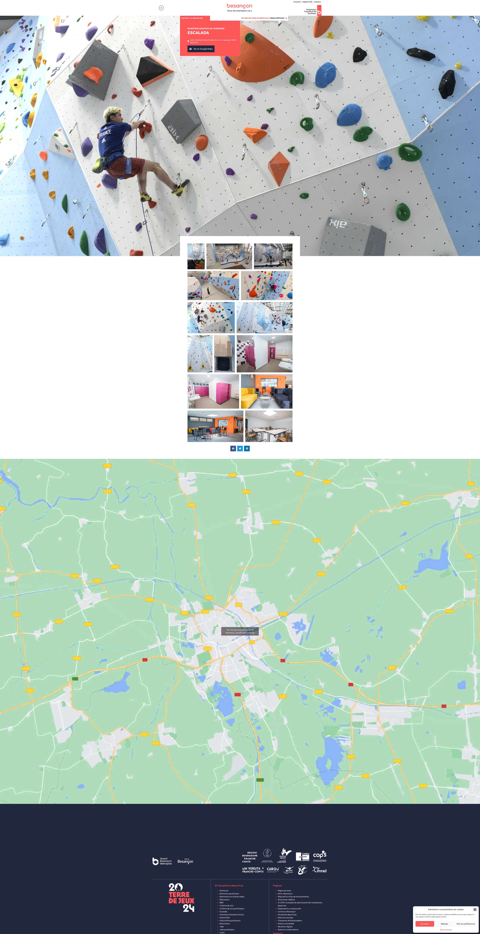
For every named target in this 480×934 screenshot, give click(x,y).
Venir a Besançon (285, 893)
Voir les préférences (465, 924)
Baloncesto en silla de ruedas (232, 896)
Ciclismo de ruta (226, 905)
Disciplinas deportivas (287, 914)
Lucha (222, 932)
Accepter (424, 924)
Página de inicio (284, 890)
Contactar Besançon (287, 911)
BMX (221, 902)
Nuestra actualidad (286, 923)
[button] (475, 909)
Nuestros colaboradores (288, 929)
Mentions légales (446, 930)
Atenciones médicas (286, 899)
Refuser (444, 924)
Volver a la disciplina (192, 18)
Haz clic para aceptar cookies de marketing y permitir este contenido (240, 631)
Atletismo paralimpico (229, 893)
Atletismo (224, 890)
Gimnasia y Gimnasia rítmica (232, 914)
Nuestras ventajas (285, 917)
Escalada (223, 911)
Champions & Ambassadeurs (290, 920)
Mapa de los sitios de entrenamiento (293, 896)
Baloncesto (225, 899)
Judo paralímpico (227, 929)
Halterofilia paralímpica (230, 920)
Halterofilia (225, 917)
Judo (222, 926)
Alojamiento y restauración (289, 908)
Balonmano (225, 923)
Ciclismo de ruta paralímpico (232, 908)
